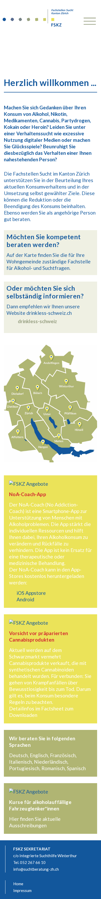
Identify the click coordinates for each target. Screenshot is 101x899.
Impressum (22, 890)
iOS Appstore (31, 593)
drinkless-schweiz (37, 321)
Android (25, 599)
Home (18, 883)
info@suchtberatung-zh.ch (36, 869)
